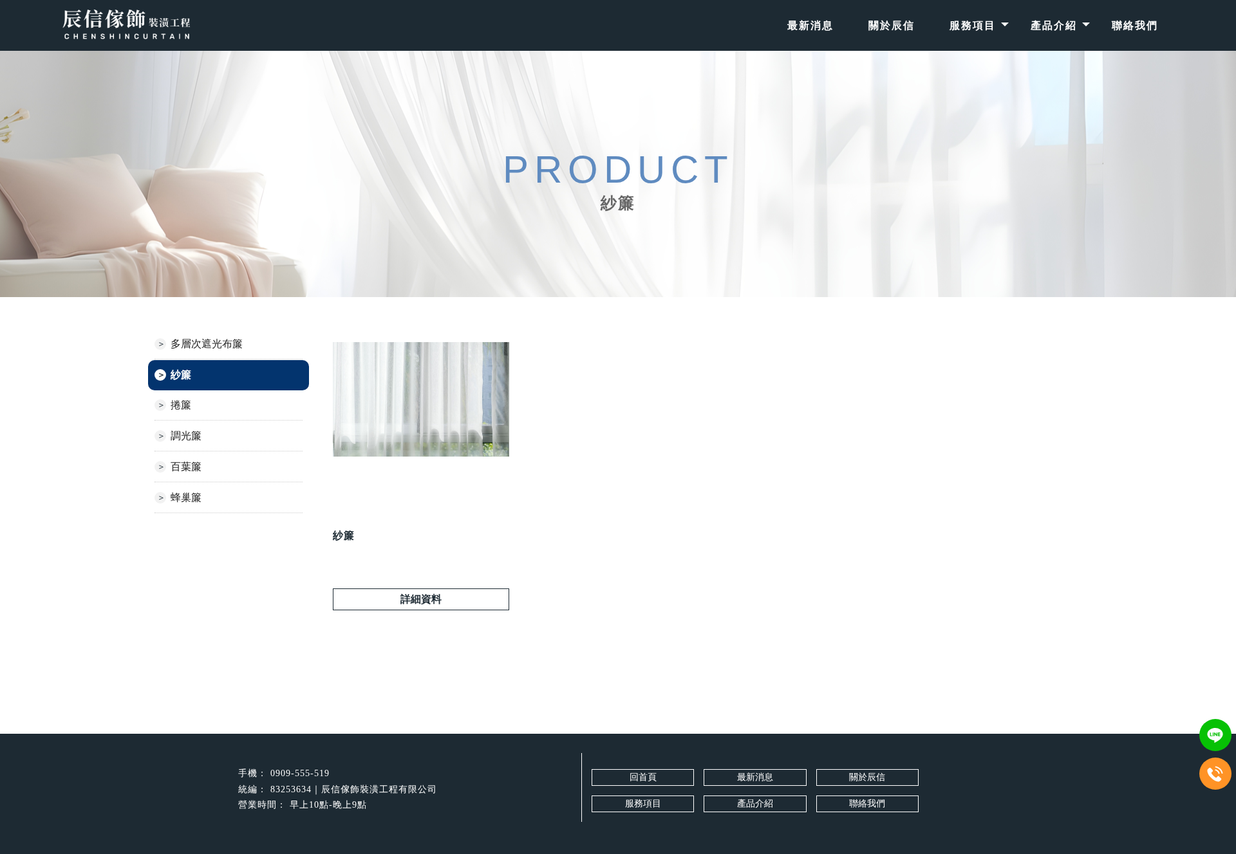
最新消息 (810, 25)
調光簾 (186, 435)
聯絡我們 (1135, 25)
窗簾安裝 (501, 835)
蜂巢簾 (186, 497)
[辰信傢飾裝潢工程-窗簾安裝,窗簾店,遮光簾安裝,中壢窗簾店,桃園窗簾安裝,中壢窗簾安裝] (126, 25)
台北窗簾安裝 (689, 835)
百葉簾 (186, 466)
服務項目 (973, 25)
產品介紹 (1054, 25)
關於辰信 (891, 25)
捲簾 (181, 404)
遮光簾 (740, 835)
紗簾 (181, 374)
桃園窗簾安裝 (557, 835)
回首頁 (643, 777)
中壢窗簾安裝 (623, 835)
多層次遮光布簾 (207, 343)
